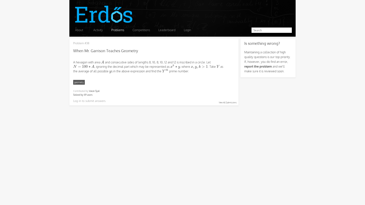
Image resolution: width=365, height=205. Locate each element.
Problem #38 (81, 43)
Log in (77, 101)
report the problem (258, 66)
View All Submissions (228, 102)
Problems (117, 30)
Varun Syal (94, 91)
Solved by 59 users (83, 94)
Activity (98, 30)
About (79, 30)
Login (187, 30)
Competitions (141, 30)
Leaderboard (166, 30)
